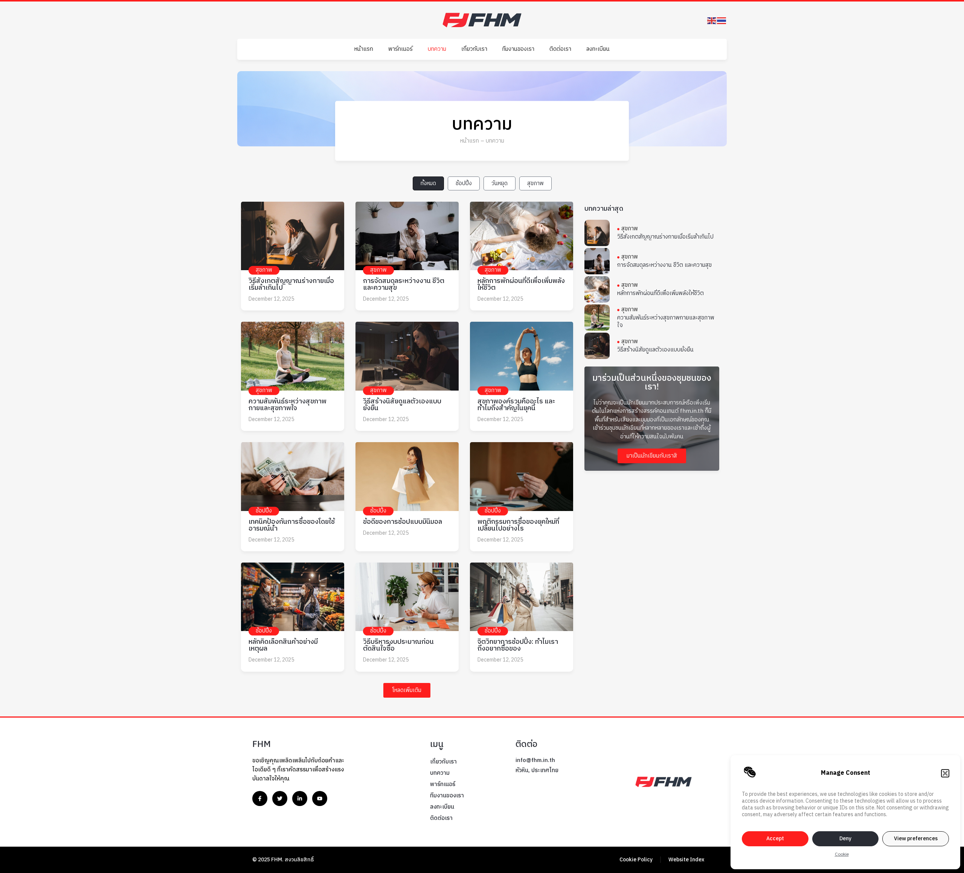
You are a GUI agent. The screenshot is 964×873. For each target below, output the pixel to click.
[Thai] (722, 20)
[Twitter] (279, 798)
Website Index (686, 859)
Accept (775, 838)
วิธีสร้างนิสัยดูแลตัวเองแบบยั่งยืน (402, 405)
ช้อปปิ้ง (464, 183)
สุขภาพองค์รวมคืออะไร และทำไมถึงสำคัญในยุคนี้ (516, 405)
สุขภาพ (535, 183)
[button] (945, 773)
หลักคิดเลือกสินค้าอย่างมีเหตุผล (283, 645)
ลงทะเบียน (598, 49)
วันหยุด (499, 183)
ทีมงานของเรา (518, 49)
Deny (845, 838)
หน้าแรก (363, 49)
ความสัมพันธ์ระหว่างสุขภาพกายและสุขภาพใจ (287, 405)
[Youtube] (319, 798)
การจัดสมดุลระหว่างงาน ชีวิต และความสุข (403, 284)
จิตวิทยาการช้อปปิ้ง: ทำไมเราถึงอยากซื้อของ (517, 645)
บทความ (437, 49)
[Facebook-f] (259, 798)
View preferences (916, 838)
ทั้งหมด (428, 183)
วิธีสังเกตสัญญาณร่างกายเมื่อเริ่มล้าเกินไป (291, 284)
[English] (712, 20)
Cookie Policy (636, 859)
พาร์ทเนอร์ (400, 49)
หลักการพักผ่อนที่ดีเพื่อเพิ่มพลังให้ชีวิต (521, 284)
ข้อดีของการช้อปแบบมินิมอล (402, 522)
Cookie (842, 854)
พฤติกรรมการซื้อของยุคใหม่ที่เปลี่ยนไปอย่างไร (518, 525)
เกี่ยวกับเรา (474, 49)
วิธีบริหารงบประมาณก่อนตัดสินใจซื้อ (398, 645)
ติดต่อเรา (560, 49)
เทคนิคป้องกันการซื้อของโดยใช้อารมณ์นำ (292, 525)
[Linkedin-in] (299, 798)
